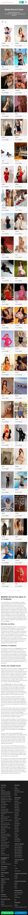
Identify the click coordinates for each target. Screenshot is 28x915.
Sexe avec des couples (5, 796)
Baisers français (4, 818)
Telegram (22, 912)
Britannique (17, 807)
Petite (2, 885)
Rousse (16, 887)
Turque (16, 836)
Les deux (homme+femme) (6, 905)
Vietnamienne (17, 841)
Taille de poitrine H (18, 857)
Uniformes (3, 853)
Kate (16, 254)
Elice (3, 466)
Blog (15, 899)
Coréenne (17, 820)
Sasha (3, 560)
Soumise (3, 850)
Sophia (17, 466)
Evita (16, 113)
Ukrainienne (17, 838)
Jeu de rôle (3, 840)
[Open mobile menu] (25, 2)
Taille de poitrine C (18, 849)
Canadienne (17, 809)
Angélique (17, 90)
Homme (2, 901)
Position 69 (3, 787)
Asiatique (16, 788)
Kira (16, 207)
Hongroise (17, 815)
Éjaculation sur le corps (6, 801)
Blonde (16, 883)
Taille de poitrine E (18, 852)
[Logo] (7, 2)
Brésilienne (17, 806)
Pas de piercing (4, 896)
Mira (16, 278)
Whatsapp (8, 912)
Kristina (17, 348)
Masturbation (3, 830)
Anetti (3, 583)
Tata (3, 66)
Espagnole (17, 834)
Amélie (3, 301)
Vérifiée (16, 868)
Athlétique (3, 880)
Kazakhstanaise (18, 818)
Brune (16, 884)
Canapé (17, 325)
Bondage (3, 790)
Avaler (2, 851)
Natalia (17, 43)
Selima (3, 137)
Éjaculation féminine (5, 845)
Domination (3, 807)
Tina (16, 442)
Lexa (3, 231)
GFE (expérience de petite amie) (6, 821)
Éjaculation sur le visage (6, 798)
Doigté (2, 815)
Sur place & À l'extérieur (6, 864)
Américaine (17, 799)
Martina (17, 66)
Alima (3, 513)
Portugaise (17, 830)
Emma (16, 395)
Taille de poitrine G (18, 855)
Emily (3, 254)
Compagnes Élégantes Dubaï (21, 907)
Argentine (16, 801)
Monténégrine (17, 823)
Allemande (17, 814)
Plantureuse (3, 882)
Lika (3, 395)
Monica (17, 160)
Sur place (3, 860)
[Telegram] (23, 2)
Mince (2, 888)
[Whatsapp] (20, 2)
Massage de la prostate (6, 835)
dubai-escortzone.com (14, 12)
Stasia (3, 113)
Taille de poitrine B (18, 847)
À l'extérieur (3, 862)
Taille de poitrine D (18, 850)
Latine (16, 793)
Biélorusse (17, 804)
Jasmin (3, 43)
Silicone (16, 863)
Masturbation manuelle (5, 827)
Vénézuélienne (18, 839)
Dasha (3, 536)
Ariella (16, 372)
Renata (3, 372)
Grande (2, 890)
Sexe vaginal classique (5, 794)
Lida (3, 442)
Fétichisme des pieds (5, 816)
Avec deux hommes (5, 854)
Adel (3, 278)
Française (17, 812)
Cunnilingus (3, 802)
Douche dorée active (5, 822)
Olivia (16, 419)
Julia (16, 536)
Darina (3, 325)
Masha (16, 489)
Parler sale (3, 806)
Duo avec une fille (4, 809)
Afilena (17, 184)
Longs (16, 878)
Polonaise (17, 828)
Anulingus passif (4, 838)
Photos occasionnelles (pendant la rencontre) (5, 792)
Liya (3, 160)
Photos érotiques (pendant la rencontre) (7, 813)
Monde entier (17, 897)
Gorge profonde (4, 804)
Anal (2, 788)
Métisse (16, 795)
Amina (3, 90)
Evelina (17, 231)
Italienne (16, 817)
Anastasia (4, 207)
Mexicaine (17, 822)
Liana (3, 348)
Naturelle (3, 876)
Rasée (2, 874)
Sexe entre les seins (5, 842)
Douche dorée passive (5, 824)
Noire (16, 886)
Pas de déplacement (19, 892)
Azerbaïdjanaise (18, 802)
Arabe (16, 787)
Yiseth (3, 419)
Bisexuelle (3, 870)
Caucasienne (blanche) (19, 791)
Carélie (17, 513)
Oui (15, 865)
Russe (16, 833)
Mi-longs (16, 877)
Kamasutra (3, 829)
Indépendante (17, 870)
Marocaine (17, 825)
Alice (16, 301)
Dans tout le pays (18, 894)
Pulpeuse (3, 884)
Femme (2, 902)
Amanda (17, 560)
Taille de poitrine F (18, 853)
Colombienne (17, 810)
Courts (16, 875)
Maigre (2, 887)
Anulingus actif (4, 837)
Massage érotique (4, 810)
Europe (16, 895)
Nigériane (16, 826)
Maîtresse (3, 832)
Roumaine (17, 831)
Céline (3, 184)
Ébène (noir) (17, 790)
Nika (16, 583)
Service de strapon (5, 846)
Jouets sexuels (4, 843)
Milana (16, 137)
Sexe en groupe (4, 826)
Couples (2, 904)
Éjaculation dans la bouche (6, 799)
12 (18, 590)
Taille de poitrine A (18, 845)
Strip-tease (3, 848)
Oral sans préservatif (5, 834)
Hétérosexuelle (4, 868)
